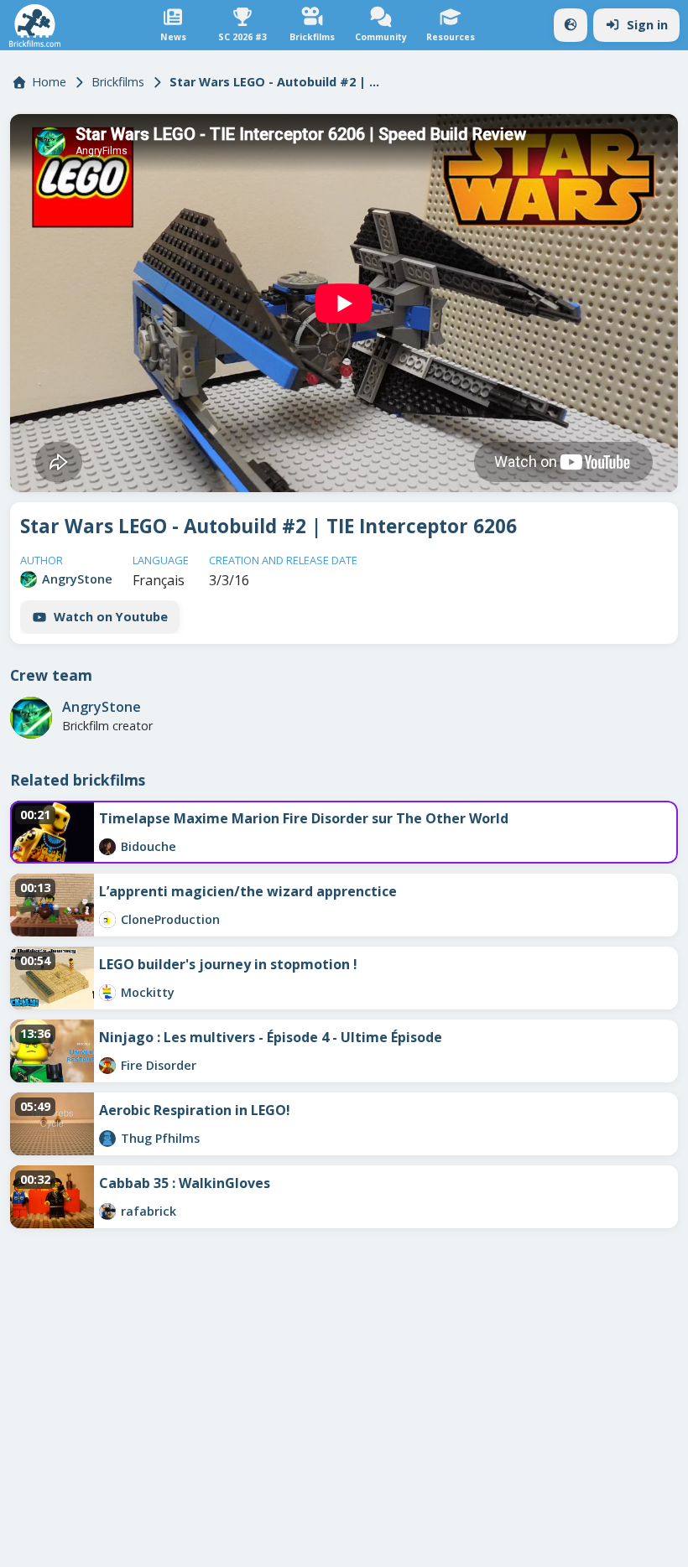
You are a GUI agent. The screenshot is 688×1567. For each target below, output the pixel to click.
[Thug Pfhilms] (107, 1138)
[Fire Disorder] (107, 1065)
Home (49, 82)
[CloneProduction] (107, 919)
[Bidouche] (107, 846)
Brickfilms (117, 82)
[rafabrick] (107, 1211)
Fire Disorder (158, 1065)
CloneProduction (170, 919)
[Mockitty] (107, 992)
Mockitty (148, 992)
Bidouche (148, 846)
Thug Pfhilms (160, 1138)
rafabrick (148, 1211)
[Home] (34, 25)
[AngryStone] (28, 579)
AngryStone (77, 579)
